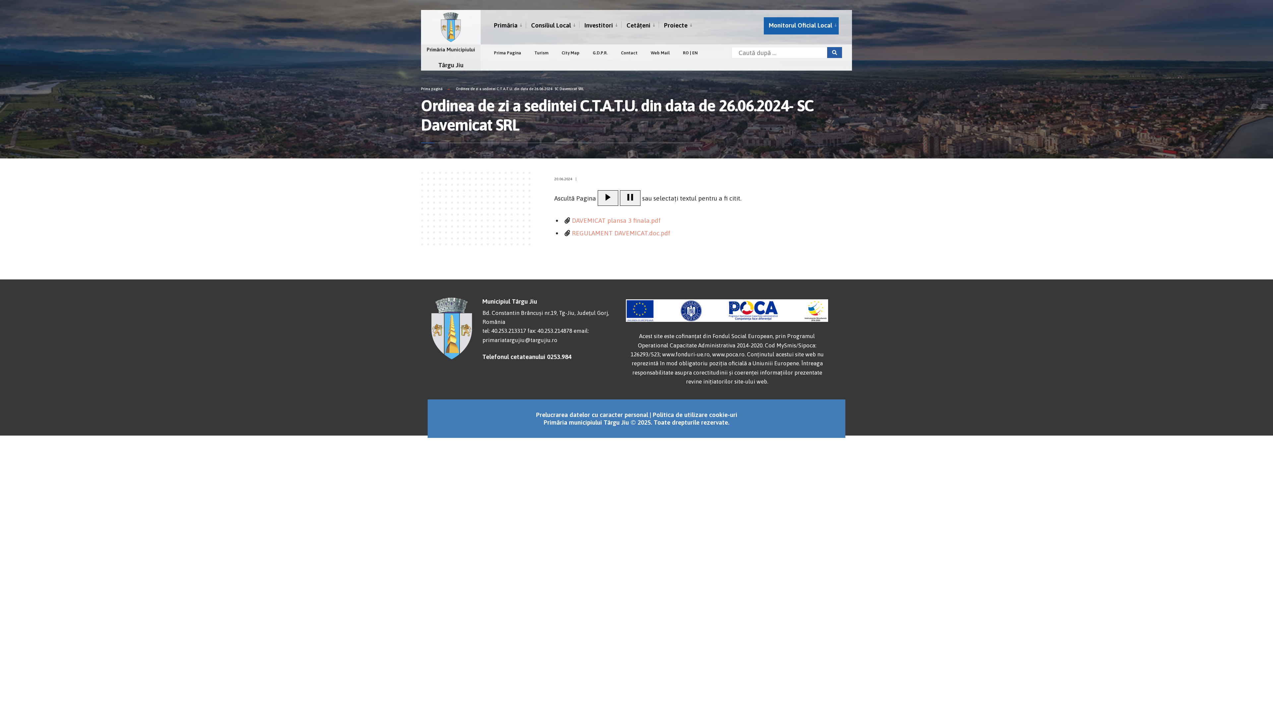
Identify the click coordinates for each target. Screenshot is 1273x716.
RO (686, 52)
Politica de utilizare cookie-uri (695, 414)
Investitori (598, 25)
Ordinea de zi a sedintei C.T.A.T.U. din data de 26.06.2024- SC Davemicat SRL (520, 89)
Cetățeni (638, 25)
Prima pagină (432, 89)
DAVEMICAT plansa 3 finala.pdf (616, 220)
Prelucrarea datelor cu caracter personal (592, 414)
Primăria (505, 25)
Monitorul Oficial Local (800, 25)
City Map (570, 52)
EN (695, 52)
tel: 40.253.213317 (504, 331)
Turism (541, 52)
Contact (629, 52)
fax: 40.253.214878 (549, 331)
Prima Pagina (507, 52)
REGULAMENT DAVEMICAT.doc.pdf (621, 233)
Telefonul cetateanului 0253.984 (527, 356)
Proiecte (676, 25)
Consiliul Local (551, 25)
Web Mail (660, 52)
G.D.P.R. (600, 52)
